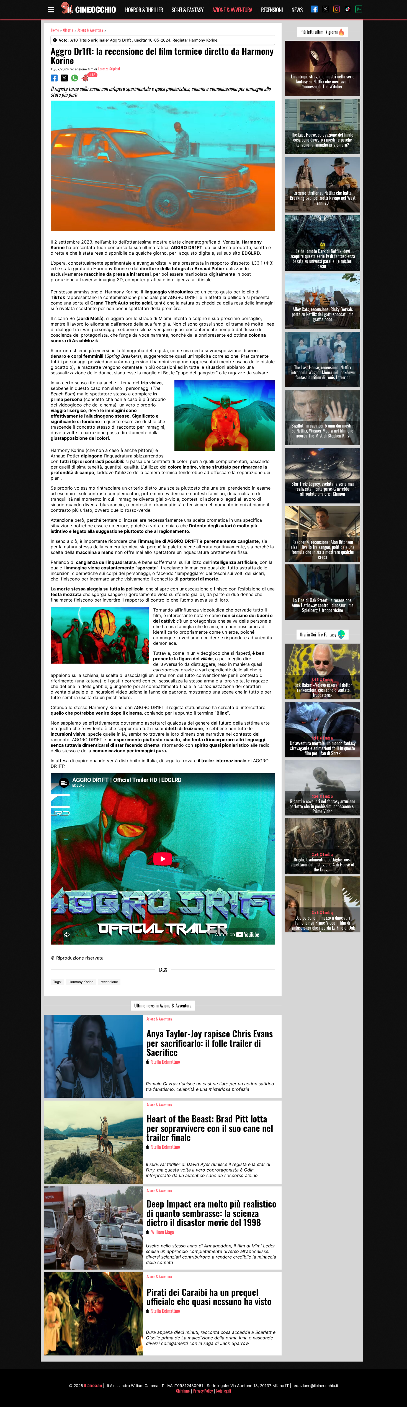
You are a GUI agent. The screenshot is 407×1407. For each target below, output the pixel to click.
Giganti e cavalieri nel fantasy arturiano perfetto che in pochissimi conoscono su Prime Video (323, 806)
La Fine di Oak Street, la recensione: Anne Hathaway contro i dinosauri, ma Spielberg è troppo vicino (323, 605)
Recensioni (272, 10)
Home (55, 30)
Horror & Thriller (144, 10)
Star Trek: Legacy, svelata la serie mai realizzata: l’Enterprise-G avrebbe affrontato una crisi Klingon (323, 488)
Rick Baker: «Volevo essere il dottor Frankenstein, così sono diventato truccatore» (322, 690)
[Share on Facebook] (54, 80)
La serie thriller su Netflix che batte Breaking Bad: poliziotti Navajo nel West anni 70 (323, 198)
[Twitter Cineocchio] (323, 10)
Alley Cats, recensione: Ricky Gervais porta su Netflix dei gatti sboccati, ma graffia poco (323, 314)
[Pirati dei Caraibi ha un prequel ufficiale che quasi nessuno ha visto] (93, 1313)
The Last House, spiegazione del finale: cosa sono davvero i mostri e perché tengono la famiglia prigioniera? (322, 139)
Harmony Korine (81, 982)
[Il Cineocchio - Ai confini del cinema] (88, 9)
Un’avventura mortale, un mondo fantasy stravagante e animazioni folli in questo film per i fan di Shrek (323, 748)
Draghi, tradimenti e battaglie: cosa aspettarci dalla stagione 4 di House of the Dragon (322, 864)
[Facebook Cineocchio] (312, 10)
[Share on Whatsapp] (74, 80)
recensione (109, 982)
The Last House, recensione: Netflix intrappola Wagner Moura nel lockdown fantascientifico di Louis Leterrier (323, 372)
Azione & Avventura (232, 10)
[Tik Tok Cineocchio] (345, 10)
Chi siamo (183, 1391)
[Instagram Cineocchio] (334, 10)
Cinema (68, 30)
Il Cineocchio (93, 1385)
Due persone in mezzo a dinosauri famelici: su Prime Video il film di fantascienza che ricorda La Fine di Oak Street (322, 925)
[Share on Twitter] (64, 80)
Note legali (223, 1391)
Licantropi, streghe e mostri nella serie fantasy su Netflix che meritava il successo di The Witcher (322, 81)
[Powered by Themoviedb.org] (356, 10)
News (297, 10)
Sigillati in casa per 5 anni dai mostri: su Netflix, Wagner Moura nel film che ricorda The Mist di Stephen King (323, 430)
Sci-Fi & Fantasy (188, 10)
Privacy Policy (203, 1391)
